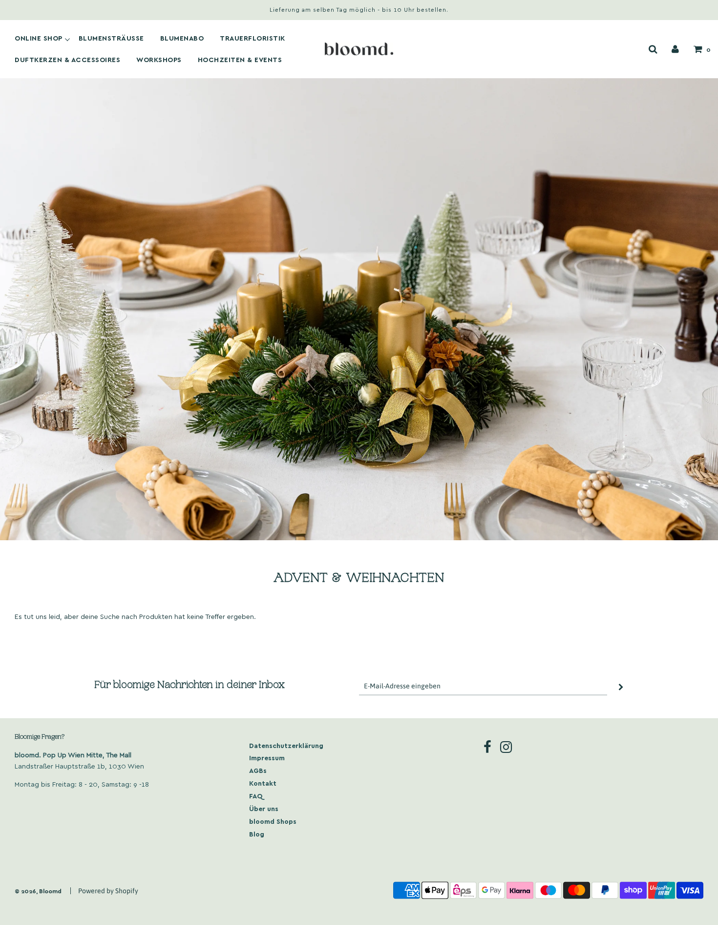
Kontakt (262, 783)
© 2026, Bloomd (38, 890)
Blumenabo (182, 38)
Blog (256, 834)
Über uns (263, 808)
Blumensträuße (111, 38)
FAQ (256, 796)
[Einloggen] (675, 48)
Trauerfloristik (252, 38)
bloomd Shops (272, 821)
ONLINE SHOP (39, 38)
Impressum (267, 757)
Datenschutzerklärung (286, 745)
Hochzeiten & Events (240, 59)
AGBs (258, 770)
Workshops (159, 59)
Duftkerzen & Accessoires (67, 59)
